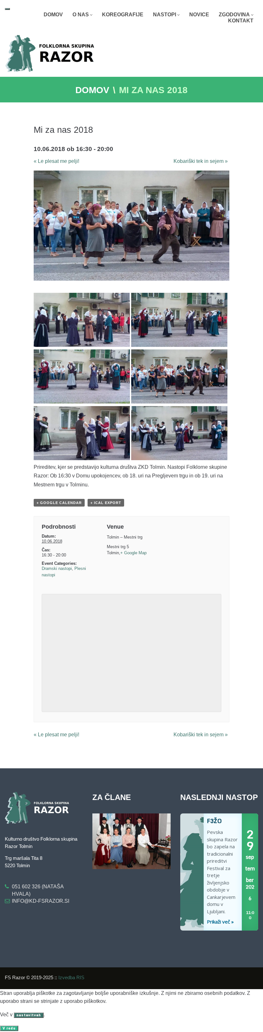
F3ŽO (192, 872)
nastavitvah (28, 1015)
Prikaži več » (220, 921)
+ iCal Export (105, 503)
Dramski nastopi (57, 568)
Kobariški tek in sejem (201, 161)
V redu (9, 1028)
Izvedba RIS (71, 977)
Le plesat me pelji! (56, 161)
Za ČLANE (111, 797)
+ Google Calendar (59, 503)
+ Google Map (133, 552)
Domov (92, 90)
